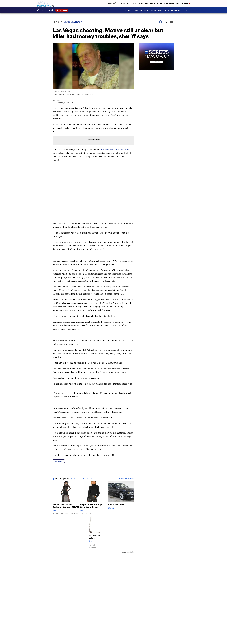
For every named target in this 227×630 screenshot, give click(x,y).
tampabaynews (38, 10)
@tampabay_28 (52, 10)
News (56, 22)
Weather (143, 3)
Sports (154, 3)
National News (163, 10)
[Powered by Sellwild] (130, 552)
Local (122, 3)
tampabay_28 (42, 10)
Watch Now (182, 3)
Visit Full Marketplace (126, 478)
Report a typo (58, 461)
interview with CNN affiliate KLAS (117, 149)
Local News (128, 10)
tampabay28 (45, 10)
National (132, 3)
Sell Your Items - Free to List (81, 479)
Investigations (176, 10)
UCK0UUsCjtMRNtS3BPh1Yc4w (49, 10)
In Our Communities (142, 10)
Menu (111, 3)
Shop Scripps (167, 3)
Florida (153, 10)
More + (186, 10)
